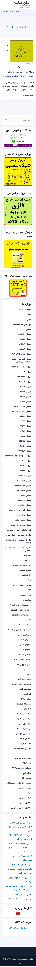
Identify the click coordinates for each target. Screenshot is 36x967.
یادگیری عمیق (25, 802)
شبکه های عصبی (11, 76)
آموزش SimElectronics (22, 485)
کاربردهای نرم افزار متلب (21, 864)
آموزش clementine (24, 376)
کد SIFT (28, 753)
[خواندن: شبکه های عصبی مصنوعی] (20, 54)
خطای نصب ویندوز (23, 894)
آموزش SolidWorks (23, 490)
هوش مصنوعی (25, 797)
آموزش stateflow (24, 500)
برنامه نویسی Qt (24, 624)
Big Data (27, 555)
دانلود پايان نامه (24, 679)
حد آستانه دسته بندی (22, 659)
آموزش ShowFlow (24, 480)
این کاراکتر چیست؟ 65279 (20, 898)
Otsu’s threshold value (22, 585)
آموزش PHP (26, 460)
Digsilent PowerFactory (21, 565)
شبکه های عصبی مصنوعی (20, 72)
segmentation (26, 600)
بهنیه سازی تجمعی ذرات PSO (19, 629)
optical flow (26, 580)
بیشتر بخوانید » (28, 95)
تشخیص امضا (25, 639)
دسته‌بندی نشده (25, 689)
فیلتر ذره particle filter (22, 748)
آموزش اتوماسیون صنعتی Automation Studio (21, 360)
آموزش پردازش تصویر (22, 505)
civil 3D (28, 560)
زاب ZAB (27, 694)
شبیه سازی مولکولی (23, 733)
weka (29, 619)
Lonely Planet (25, 570)
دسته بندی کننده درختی (21, 684)
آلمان (29, 319)
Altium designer (25, 309)
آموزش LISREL (25, 441)
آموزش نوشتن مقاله (23, 520)
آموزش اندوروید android (21, 366)
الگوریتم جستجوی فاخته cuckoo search (18, 541)
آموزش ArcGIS (25, 349)
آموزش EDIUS (25, 386)
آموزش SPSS (26, 495)
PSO (29, 590)
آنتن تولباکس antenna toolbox (19, 530)
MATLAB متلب (25, 575)
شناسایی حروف (25, 738)
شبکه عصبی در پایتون (22, 718)
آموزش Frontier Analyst (21, 411)
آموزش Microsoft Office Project (18, 455)
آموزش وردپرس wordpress (20, 525)
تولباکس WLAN (25, 654)
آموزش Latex (26, 436)
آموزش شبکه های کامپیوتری (20, 510)
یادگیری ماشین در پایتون (21, 807)
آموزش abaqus (25, 339)
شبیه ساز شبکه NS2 (23, 728)
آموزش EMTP (25, 391)
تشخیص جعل (25, 644)
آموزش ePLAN (25, 396)
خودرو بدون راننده (24, 664)
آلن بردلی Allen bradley (22, 324)
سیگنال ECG (26, 699)
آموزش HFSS (26, 421)
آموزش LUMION (25, 446)
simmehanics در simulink (21, 614)
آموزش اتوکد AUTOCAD (21, 354)
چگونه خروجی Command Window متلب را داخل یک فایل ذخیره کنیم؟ (20, 826)
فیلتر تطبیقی (26, 743)
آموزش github (25, 416)
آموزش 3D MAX (24, 334)
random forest (25, 595)
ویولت (28, 792)
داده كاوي (27, 669)
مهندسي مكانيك (24, 788)
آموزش (30, 76)
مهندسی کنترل (25, 778)
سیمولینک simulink (23, 703)
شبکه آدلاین (26, 708)
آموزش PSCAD (25, 465)
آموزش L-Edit (25, 431)
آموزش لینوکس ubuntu (22, 515)
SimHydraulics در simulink (21, 610)
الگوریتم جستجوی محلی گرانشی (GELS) (18, 549)
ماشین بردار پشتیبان (23, 758)
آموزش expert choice (22, 406)
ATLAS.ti (27, 314)
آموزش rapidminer (24, 475)
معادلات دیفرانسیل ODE (21, 768)
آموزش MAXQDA (24, 451)
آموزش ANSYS (25, 344)
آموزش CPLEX (25, 381)
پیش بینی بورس (24, 634)
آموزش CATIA (25, 371)
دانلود (23, 76)
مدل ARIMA (26, 763)
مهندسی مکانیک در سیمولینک (19, 783)
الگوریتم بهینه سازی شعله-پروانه (18, 535)
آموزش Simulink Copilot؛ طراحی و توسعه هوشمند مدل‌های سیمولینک (18, 847)
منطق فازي (27, 773)
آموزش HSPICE (25, 426)
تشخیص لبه (26, 649)
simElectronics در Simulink (20, 605)
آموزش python (25, 470)
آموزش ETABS (25, 401)
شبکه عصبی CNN (24, 713)
